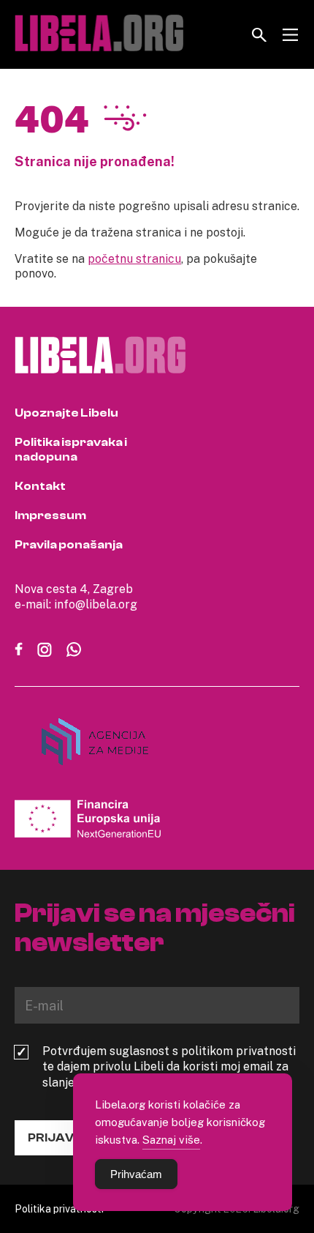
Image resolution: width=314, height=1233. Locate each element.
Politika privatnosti (59, 1208)
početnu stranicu (134, 258)
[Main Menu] (290, 35)
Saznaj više (171, 1139)
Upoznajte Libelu (66, 413)
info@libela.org (95, 604)
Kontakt (40, 486)
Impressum (50, 515)
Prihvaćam (136, 1174)
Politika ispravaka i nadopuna (71, 449)
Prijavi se (61, 1137)
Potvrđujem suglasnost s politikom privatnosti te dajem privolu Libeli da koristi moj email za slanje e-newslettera (169, 1066)
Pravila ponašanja (69, 544)
